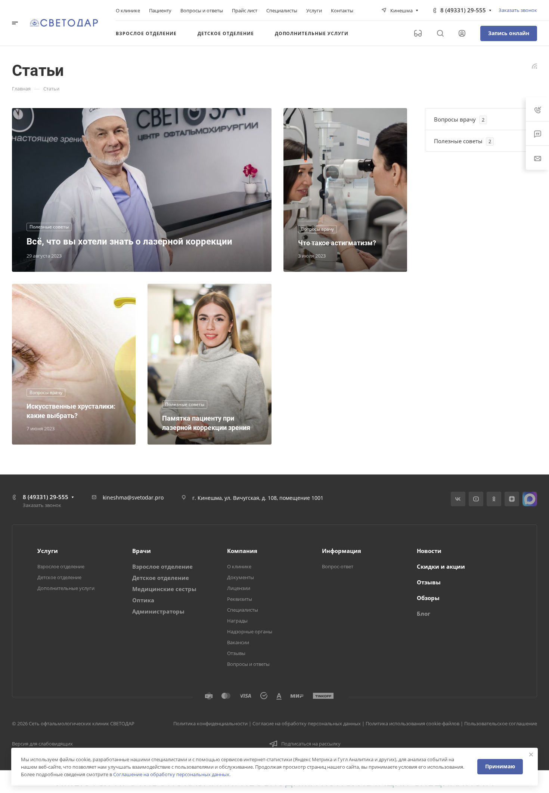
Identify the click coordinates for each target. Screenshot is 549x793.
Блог (423, 613)
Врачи (141, 550)
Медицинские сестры (164, 589)
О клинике (239, 566)
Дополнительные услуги (65, 588)
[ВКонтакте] (458, 499)
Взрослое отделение (60, 566)
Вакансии (238, 642)
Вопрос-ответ (337, 566)
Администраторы (158, 611)
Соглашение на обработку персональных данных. (171, 774)
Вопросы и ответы (248, 664)
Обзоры (428, 598)
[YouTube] (476, 499)
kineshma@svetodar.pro (133, 497)
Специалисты (242, 609)
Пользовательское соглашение (500, 723)
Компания (242, 550)
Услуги (47, 550)
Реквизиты (239, 599)
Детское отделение (59, 577)
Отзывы (236, 653)
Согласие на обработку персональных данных (306, 723)
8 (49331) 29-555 (463, 10)
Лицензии (238, 588)
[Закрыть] (531, 754)
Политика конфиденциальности (210, 723)
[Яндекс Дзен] (512, 499)
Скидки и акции (441, 566)
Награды (237, 620)
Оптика (143, 600)
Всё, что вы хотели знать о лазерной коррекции (129, 241)
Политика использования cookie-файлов (412, 723)
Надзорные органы (249, 631)
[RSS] (534, 65)
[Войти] (462, 33)
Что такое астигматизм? (337, 243)
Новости (429, 550)
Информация (341, 550)
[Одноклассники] (494, 499)
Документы (240, 577)
